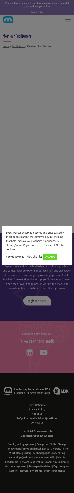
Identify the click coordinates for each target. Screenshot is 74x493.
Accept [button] (50, 256)
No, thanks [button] (35, 256)
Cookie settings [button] (15, 256)
